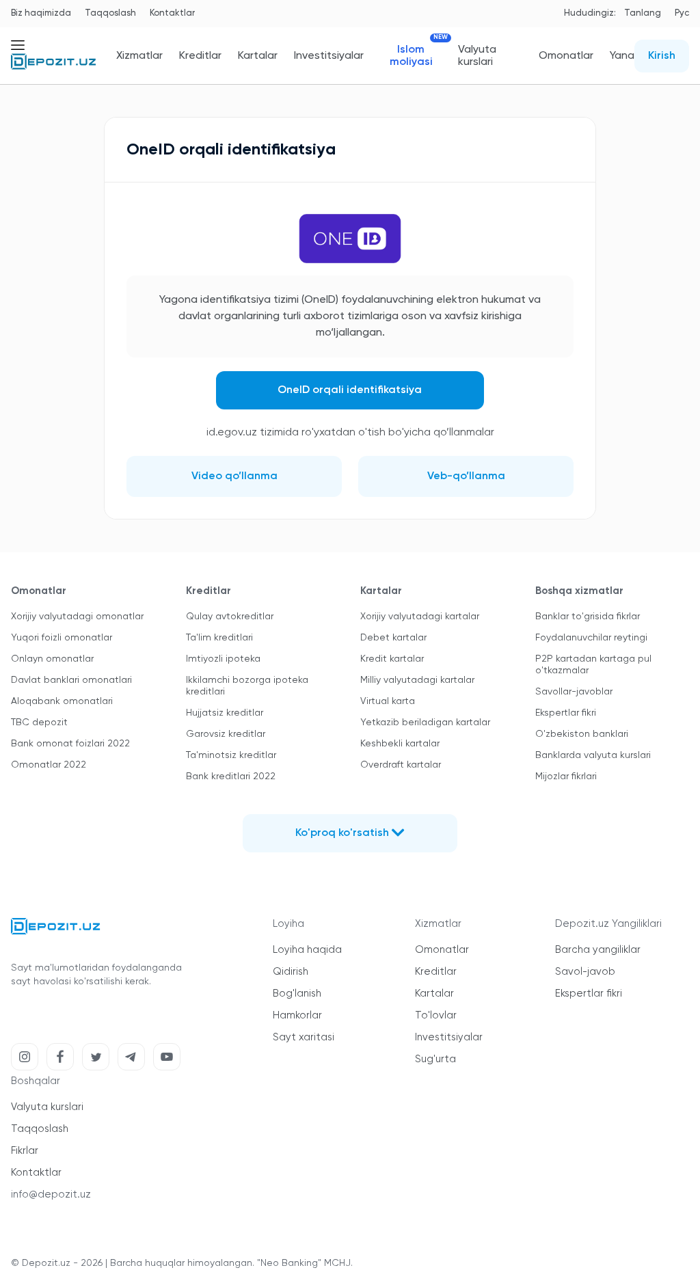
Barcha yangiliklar (598, 950)
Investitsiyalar (329, 56)
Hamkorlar (297, 1015)
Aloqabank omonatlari (62, 701)
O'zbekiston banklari (581, 734)
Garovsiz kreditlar (225, 734)
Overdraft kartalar (400, 765)
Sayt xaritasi (303, 1037)
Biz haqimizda (41, 13)
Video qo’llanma (234, 476)
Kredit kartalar (392, 659)
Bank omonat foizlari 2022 (70, 743)
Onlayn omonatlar (52, 659)
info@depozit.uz (51, 1194)
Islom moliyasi (416, 56)
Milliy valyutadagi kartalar (417, 680)
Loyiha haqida (307, 950)
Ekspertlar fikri (565, 713)
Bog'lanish (297, 993)
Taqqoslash (110, 13)
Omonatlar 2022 (48, 765)
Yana (622, 56)
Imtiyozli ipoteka (223, 659)
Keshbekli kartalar (400, 743)
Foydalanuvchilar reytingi (591, 638)
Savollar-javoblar (573, 692)
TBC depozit (39, 722)
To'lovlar (436, 1015)
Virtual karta (387, 701)
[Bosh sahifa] (53, 67)
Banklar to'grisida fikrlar (587, 616)
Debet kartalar (393, 638)
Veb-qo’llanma (466, 476)
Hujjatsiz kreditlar (224, 713)
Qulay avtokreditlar (229, 616)
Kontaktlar (172, 13)
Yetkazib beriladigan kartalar (425, 722)
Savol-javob (585, 972)
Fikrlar (24, 1151)
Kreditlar (200, 56)
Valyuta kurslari (477, 56)
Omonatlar (566, 56)
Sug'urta (435, 1059)
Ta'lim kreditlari (219, 638)
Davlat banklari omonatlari (71, 680)
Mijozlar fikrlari (566, 776)
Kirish (661, 56)
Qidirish (290, 972)
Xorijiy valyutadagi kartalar (419, 616)
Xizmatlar (139, 56)
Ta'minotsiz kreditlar (231, 755)
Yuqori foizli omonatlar (61, 638)
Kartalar (258, 56)
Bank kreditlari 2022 (230, 776)
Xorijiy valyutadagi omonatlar (77, 616)
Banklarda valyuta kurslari (593, 755)
